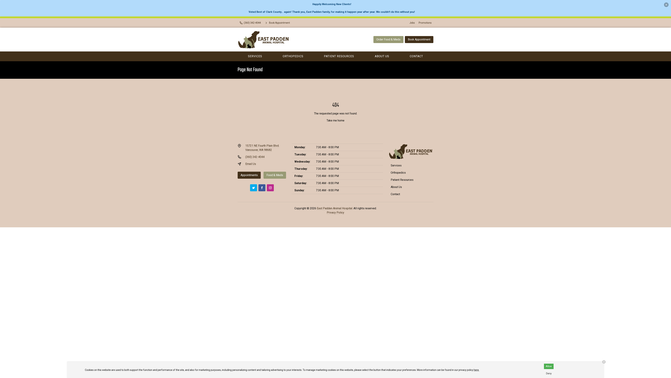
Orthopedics (293, 56)
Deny (549, 373)
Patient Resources (339, 56)
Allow (549, 366)
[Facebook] (261, 187)
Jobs (412, 22)
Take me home (335, 120)
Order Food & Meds (388, 39)
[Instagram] (270, 187)
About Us (382, 56)
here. (476, 370)
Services (255, 56)
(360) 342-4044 (255, 157)
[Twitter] (253, 187)
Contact (416, 56)
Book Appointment (419, 39)
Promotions (425, 22)
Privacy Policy (335, 212)
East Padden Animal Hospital (334, 208)
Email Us (250, 164)
